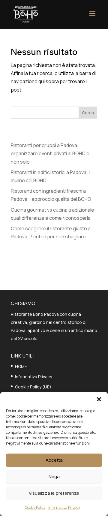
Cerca (88, 113)
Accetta (54, 460)
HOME (21, 366)
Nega (54, 476)
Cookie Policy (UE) (33, 387)
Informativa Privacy (64, 507)
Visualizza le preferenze (54, 493)
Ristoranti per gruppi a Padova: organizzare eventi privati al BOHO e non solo (50, 153)
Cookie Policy (35, 507)
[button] (99, 399)
